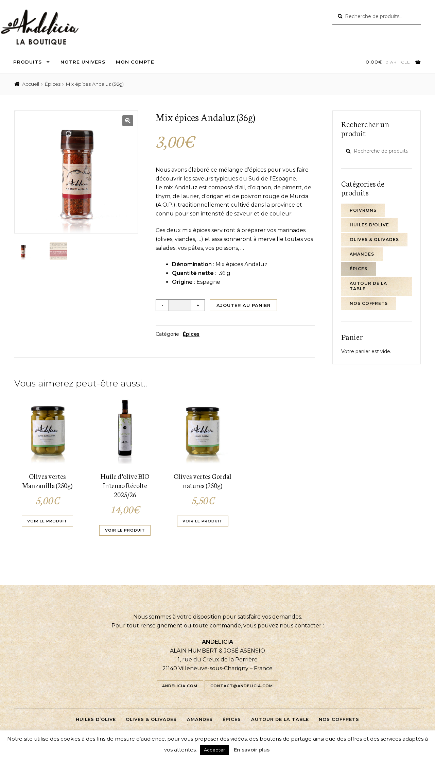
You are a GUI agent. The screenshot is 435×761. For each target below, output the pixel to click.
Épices (52, 84)
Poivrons (363, 210)
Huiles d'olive (369, 224)
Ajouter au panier (243, 305)
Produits (27, 62)
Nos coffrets (369, 303)
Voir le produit (47, 521)
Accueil (30, 84)
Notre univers (82, 62)
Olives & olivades (374, 239)
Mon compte (135, 62)
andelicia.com (179, 686)
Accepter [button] (214, 750)
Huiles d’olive (96, 719)
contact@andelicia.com (241, 686)
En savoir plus (251, 749)
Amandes (362, 254)
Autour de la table (368, 286)
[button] (127, 120)
